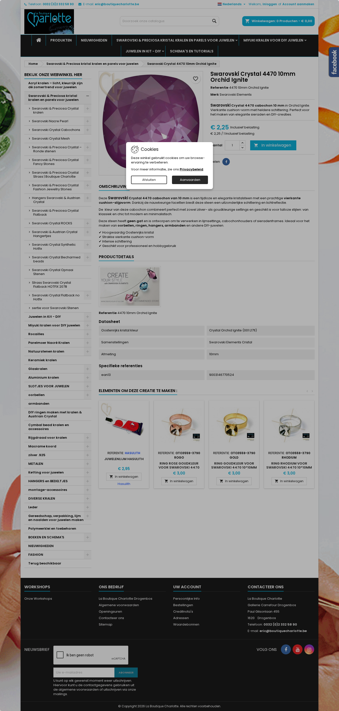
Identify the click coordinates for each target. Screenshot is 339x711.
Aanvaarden (190, 179)
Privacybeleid (191, 169)
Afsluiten (149, 179)
